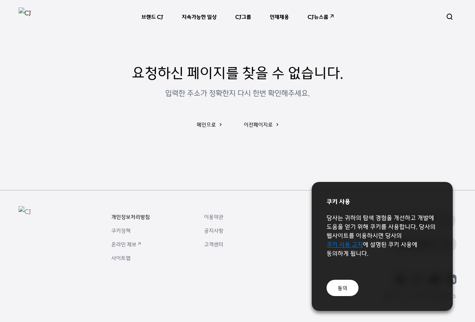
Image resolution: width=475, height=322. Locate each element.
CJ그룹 (243, 16)
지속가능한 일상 (199, 16)
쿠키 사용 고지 (345, 244)
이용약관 (213, 216)
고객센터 (213, 244)
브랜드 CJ (152, 16)
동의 (342, 288)
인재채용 (279, 16)
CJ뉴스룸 (318, 16)
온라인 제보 (124, 244)
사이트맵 (121, 258)
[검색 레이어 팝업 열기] (449, 16)
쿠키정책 (121, 230)
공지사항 (213, 230)
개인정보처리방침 (130, 216)
